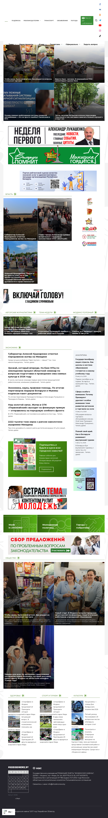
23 (27, 785)
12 (15, 781)
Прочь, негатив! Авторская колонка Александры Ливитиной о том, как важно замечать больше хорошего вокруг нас (79, 117)
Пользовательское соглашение (78, 780)
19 (15, 785)
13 (18, 781)
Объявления (62, 20)
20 (19, 785)
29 (24, 788)
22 (24, 785)
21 (21, 785)
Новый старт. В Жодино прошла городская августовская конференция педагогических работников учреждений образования (76, 615)
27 (19, 788)
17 (10, 785)
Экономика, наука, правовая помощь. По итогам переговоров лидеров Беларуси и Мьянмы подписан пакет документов (36, 391)
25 (13, 788)
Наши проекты (26, 44)
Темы (11, 44)
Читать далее (29, 362)
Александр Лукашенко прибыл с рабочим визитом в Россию (54, 332)
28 (21, 788)
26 (16, 788)
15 (24, 781)
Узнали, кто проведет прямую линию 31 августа (86, 332)
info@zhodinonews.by (56, 784)
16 (27, 781)
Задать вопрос (91, 44)
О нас (41, 44)
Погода (74, 20)
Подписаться (46, 469)
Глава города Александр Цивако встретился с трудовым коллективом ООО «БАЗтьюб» (54, 237)
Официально (72, 44)
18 (13, 785)
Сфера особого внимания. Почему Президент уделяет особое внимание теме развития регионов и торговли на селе (85, 400)
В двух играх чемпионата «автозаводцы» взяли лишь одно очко (59, 722)
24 (10, 788)
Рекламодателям (31, 20)
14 (21, 781)
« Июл (17, 798)
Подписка (16, 20)
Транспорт (49, 20)
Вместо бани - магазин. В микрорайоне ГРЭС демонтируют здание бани (74, 80)
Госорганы (55, 44)
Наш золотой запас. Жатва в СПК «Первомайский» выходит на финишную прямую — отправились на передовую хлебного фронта (36, 407)
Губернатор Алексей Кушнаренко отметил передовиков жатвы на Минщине (20, 237)
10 (10, 781)
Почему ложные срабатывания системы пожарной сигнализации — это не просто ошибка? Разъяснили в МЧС (27, 117)
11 (12, 781)
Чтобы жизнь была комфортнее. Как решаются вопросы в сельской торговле (28, 80)
